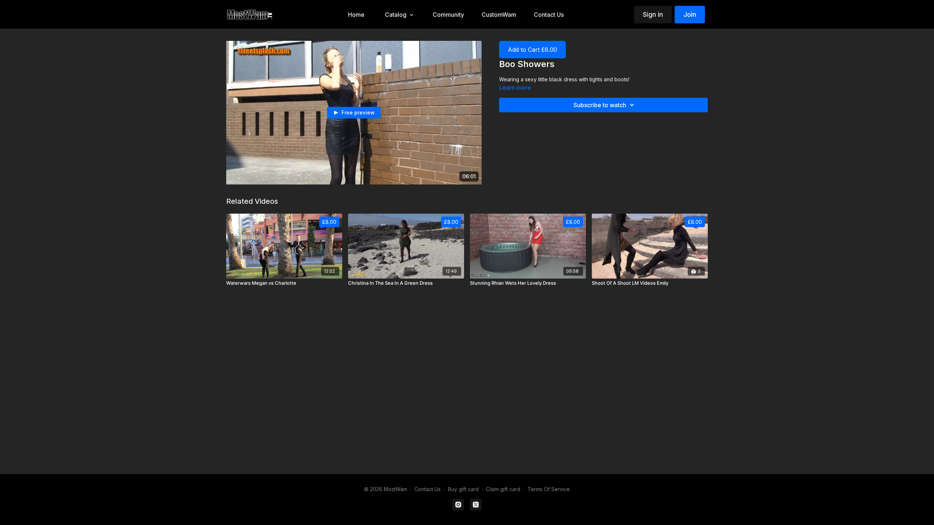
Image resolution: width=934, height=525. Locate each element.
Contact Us (427, 489)
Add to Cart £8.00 (532, 49)
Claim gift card (503, 489)
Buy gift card (463, 489)
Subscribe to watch (600, 105)
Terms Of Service (549, 489)
